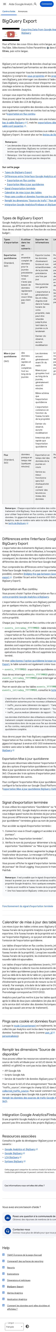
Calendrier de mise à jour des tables (23, 192)
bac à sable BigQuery (13, 122)
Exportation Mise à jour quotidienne (25, 184)
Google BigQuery (13, 1153)
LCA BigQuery (12, 1157)
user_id (48, 1032)
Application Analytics (17, 1299)
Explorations (13, 1274)
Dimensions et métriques (18, 1280)
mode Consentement (25, 1025)
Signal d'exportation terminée (20, 188)
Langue (11, 1323)
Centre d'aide (8, 11)
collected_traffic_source (15, 1091)
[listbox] (14, 1326)
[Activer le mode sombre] (27, 1326)
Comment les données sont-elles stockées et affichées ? (28, 1307)
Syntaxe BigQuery (14, 1161)
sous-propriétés (35, 76)
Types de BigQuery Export (18, 172)
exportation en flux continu (21, 114)
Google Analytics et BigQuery (20, 1149)
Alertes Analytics (15, 1293)
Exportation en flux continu (21, 180)
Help (5, 1248)
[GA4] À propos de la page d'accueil (24, 1255)
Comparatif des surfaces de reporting (25, 1261)
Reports (11, 1267)
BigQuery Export (15, 1286)
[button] (4, 4)
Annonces (22, 11)
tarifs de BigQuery (17, 523)
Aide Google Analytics (21, 4)
